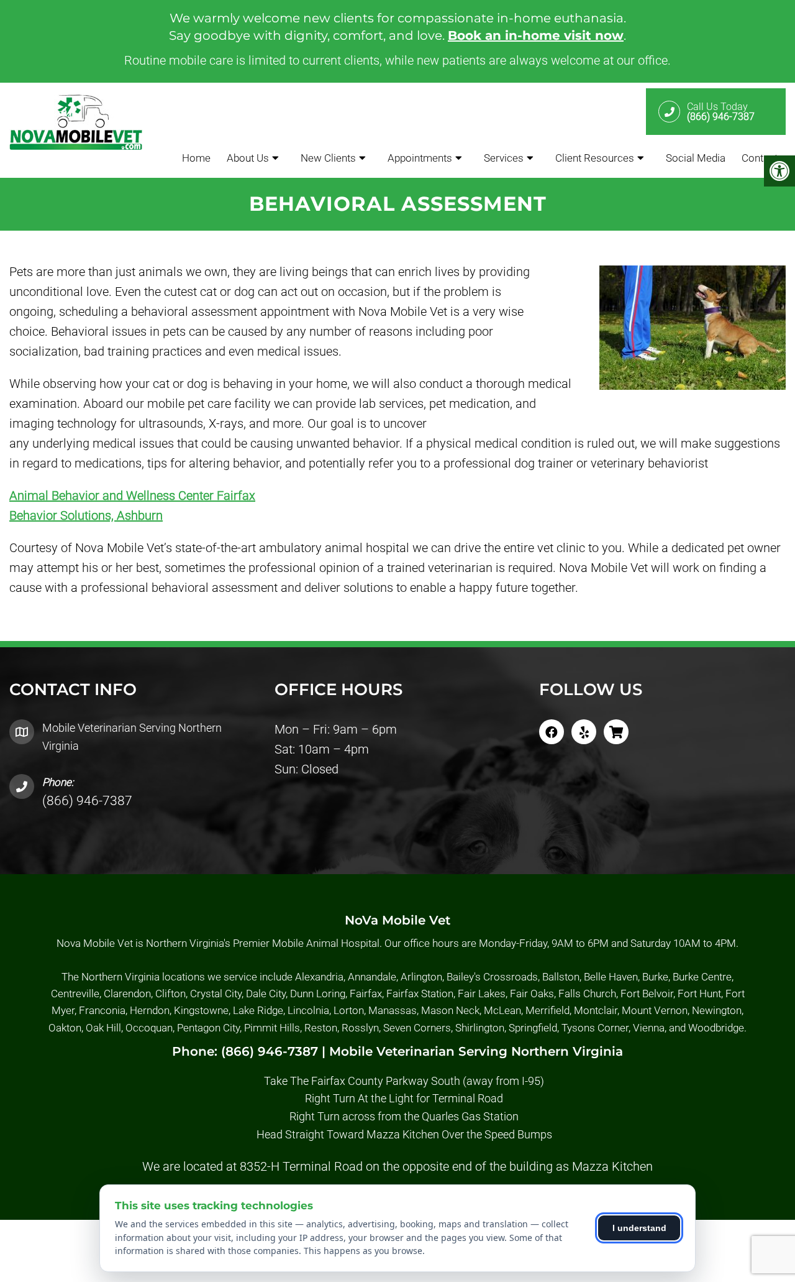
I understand (639, 1228)
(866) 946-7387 (87, 800)
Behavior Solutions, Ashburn (86, 515)
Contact (760, 158)
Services (504, 158)
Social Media (695, 158)
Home (196, 158)
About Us (248, 158)
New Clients (328, 158)
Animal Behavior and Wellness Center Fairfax (132, 495)
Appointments (420, 158)
